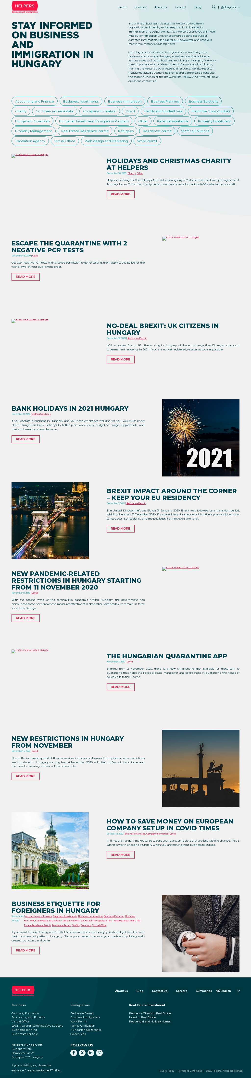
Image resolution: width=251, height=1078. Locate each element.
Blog (198, 7)
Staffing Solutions (195, 131)
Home (122, 7)
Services (140, 7)
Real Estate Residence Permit (85, 131)
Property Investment (214, 121)
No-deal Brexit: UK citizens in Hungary (163, 329)
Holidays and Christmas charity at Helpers (169, 164)
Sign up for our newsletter (175, 40)
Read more (120, 194)
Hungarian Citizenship (32, 121)
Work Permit (147, 141)
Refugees (126, 131)
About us (160, 7)
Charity (20, 111)
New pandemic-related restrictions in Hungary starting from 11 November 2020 (76, 580)
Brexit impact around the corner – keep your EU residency (172, 494)
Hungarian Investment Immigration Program (94, 121)
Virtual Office (64, 141)
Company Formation (99, 111)
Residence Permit (157, 131)
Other (143, 121)
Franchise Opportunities (211, 111)
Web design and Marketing (106, 141)
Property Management (33, 131)
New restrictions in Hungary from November (68, 742)
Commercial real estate (55, 111)
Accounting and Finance (34, 101)
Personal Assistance (172, 121)
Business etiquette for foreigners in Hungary (56, 907)
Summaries (204, 991)
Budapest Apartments (81, 101)
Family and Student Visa (163, 111)
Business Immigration (125, 101)
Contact (180, 7)
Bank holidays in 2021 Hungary (70, 408)
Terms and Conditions (190, 1071)
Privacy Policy (166, 1071)
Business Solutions (203, 101)
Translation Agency (30, 141)
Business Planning (165, 101)
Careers (181, 991)
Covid (130, 111)
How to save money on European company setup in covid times (170, 825)
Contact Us (159, 991)
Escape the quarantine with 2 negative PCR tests (69, 247)
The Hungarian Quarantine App (167, 656)
